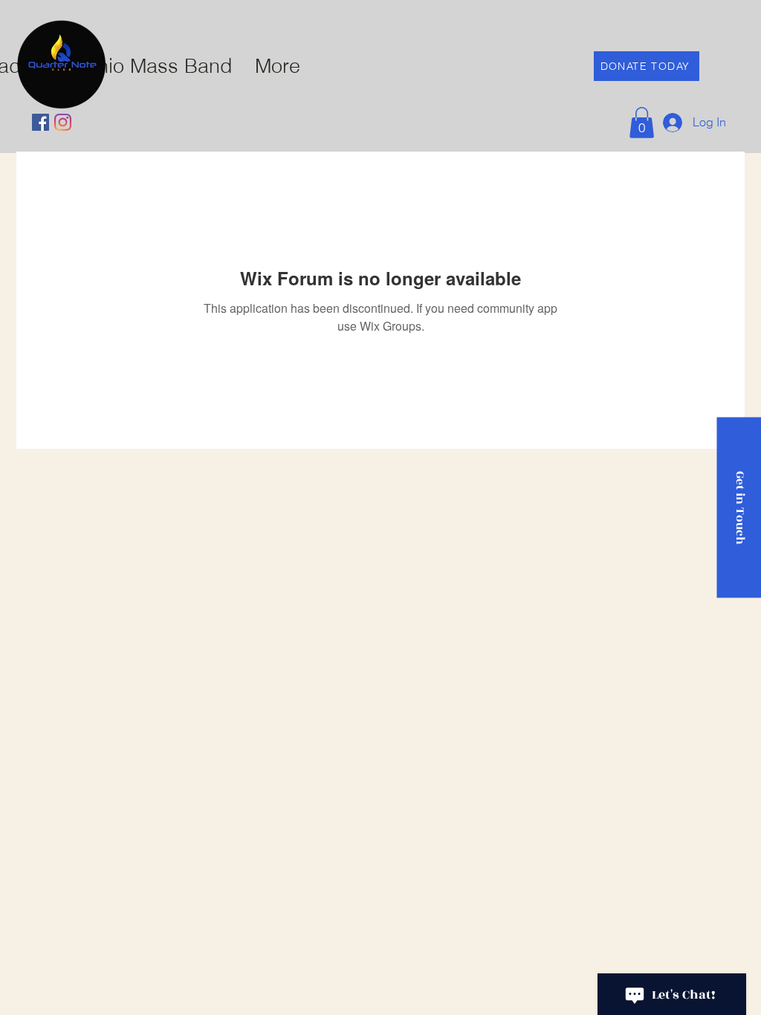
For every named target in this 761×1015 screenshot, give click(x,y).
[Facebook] (40, 122)
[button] (642, 122)
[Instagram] (62, 122)
